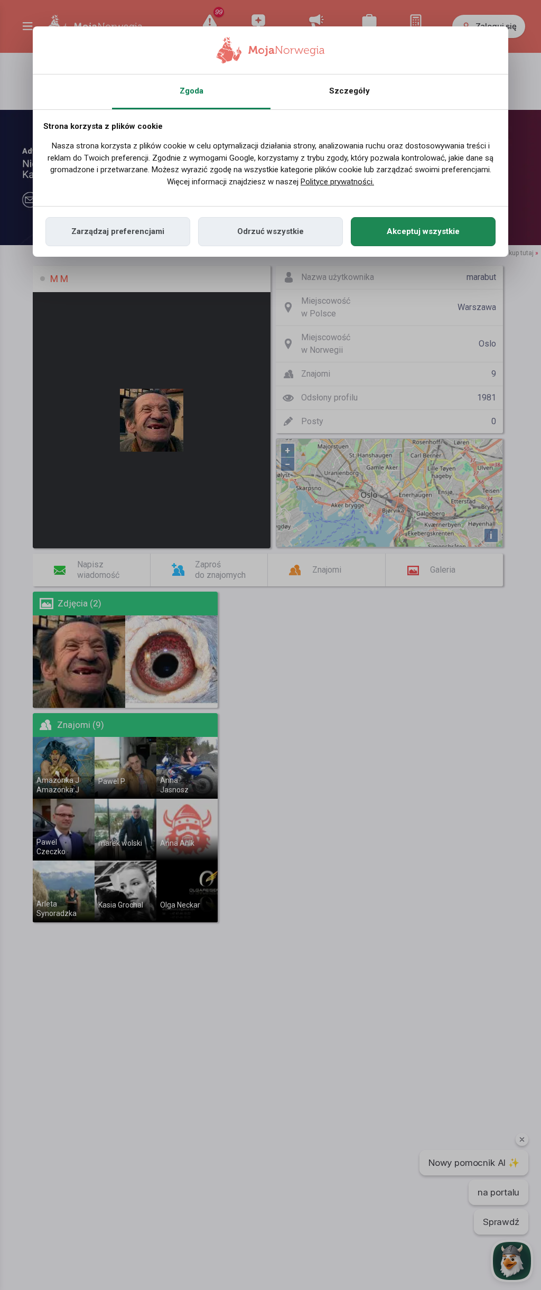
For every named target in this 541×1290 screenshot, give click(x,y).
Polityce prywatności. (337, 181)
